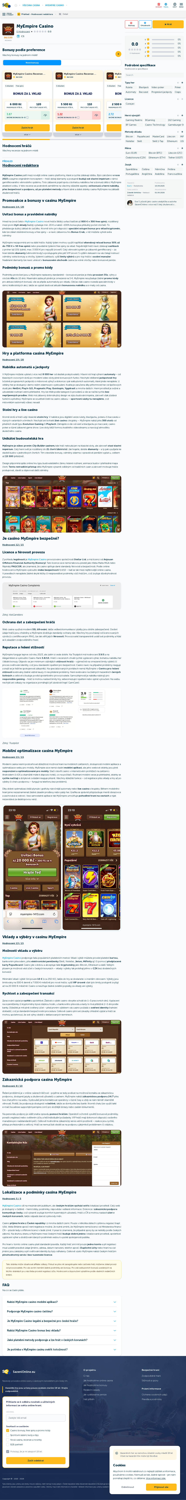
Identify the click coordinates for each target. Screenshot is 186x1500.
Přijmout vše (161, 1487)
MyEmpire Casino (54, 5)
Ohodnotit (145, 25)
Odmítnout (127, 1487)
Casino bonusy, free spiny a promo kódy (30, 1430)
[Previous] (178, 82)
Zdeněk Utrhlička (134, 193)
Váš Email (10, 1412)
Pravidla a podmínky (152, 1399)
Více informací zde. (156, 1478)
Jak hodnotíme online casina (98, 1380)
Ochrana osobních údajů (154, 1394)
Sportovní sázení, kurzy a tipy (24, 1435)
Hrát (169, 24)
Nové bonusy (32, 62)
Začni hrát (27, 127)
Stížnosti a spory (150, 1380)
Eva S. (129, 186)
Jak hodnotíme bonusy (95, 1385)
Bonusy (131, 25)
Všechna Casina (31, 5)
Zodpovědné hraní (151, 1376)
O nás (86, 1376)
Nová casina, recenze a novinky (26, 1440)
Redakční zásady (91, 1390)
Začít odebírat (36, 1460)
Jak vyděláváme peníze (95, 1394)
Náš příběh (88, 1399)
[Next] (182, 82)
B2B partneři (16, 1444)
